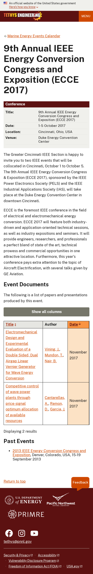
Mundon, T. (54, 355)
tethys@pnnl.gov (18, 541)
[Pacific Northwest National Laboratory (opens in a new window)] (59, 501)
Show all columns (47, 312)
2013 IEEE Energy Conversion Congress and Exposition (49, 453)
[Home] (23, 16)
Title (10, 324)
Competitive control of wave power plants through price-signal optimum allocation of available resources (22, 403)
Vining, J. (52, 349)
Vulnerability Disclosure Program (32, 560)
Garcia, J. (57, 409)
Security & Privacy (17, 555)
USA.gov (73, 566)
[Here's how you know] (46, 5)
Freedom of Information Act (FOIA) (33, 566)
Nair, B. (51, 361)
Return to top (15, 481)
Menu (85, 16)
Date (75, 324)
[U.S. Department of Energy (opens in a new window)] (23, 501)
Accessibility (47, 555)
